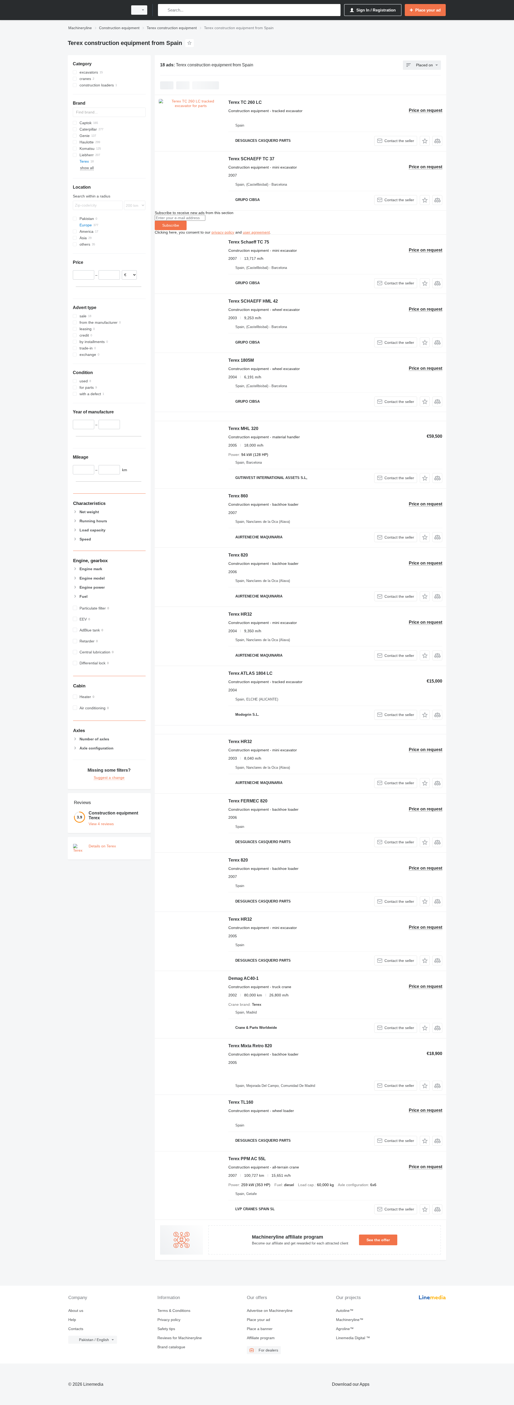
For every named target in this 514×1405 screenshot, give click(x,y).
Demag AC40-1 (243, 978)
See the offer (378, 1240)
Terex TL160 (240, 1102)
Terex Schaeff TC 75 (248, 242)
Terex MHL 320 (243, 428)
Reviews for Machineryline (179, 1338)
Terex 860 (238, 496)
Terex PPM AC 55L (247, 1158)
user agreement (256, 232)
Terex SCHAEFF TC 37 (251, 159)
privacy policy (222, 232)
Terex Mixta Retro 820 (250, 1046)
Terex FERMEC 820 (247, 801)
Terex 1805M (241, 360)
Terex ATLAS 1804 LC (250, 673)
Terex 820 (238, 555)
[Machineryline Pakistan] (96, 10)
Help (72, 1320)
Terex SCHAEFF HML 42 (253, 301)
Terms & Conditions (173, 1310)
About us (75, 1310)
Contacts (75, 1329)
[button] (425, 141)
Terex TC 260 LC (245, 102)
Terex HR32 (240, 614)
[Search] (163, 10)
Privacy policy (168, 1320)
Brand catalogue (171, 1347)
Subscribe (170, 225)
